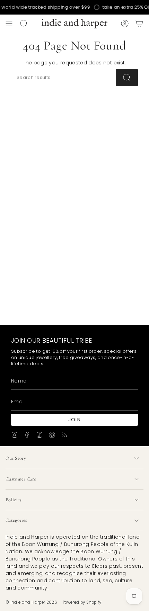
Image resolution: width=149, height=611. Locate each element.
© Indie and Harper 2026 (31, 602)
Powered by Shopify (82, 602)
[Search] (127, 77)
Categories (16, 520)
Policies (14, 500)
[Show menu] (9, 24)
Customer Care (21, 479)
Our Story (16, 458)
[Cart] (139, 24)
